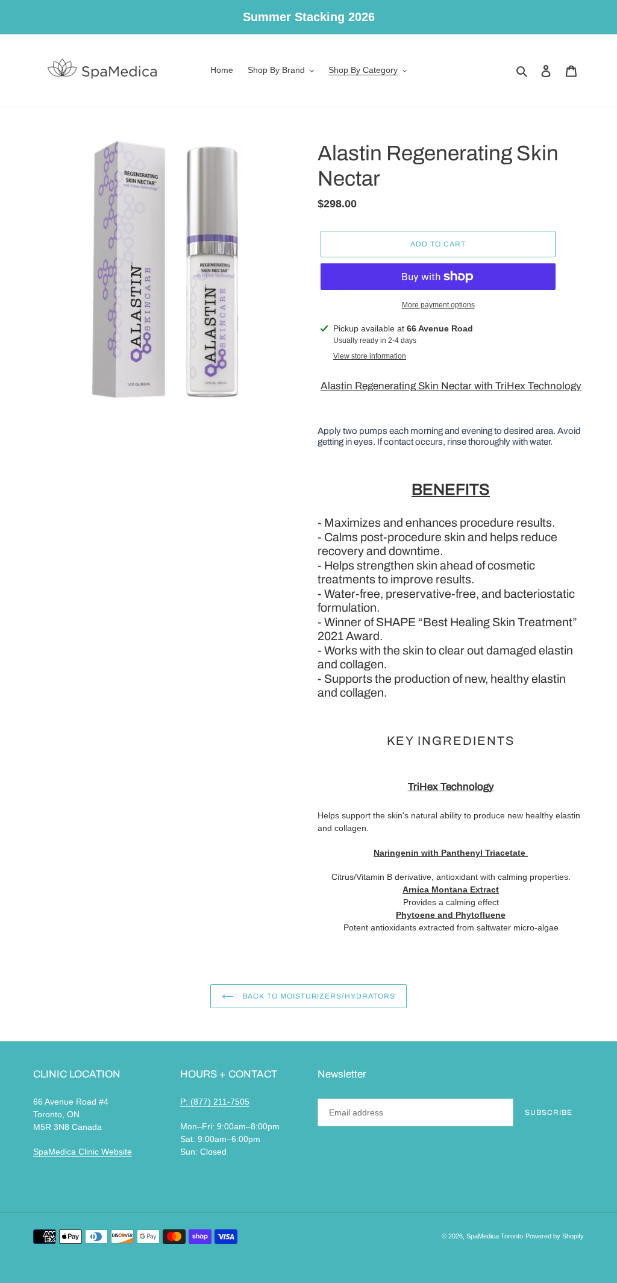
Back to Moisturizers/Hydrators (317, 996)
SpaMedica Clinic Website (82, 1151)
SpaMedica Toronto (494, 1236)
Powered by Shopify (554, 1236)
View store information (369, 356)
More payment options (438, 305)
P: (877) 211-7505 (214, 1101)
